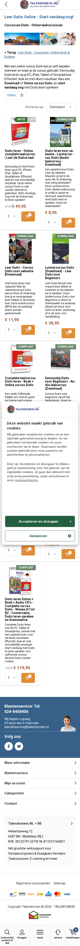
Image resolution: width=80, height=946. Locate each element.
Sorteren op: (34, 107)
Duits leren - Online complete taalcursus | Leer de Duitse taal (20, 154)
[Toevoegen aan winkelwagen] (28, 216)
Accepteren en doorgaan (38, 521)
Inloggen (22, 937)
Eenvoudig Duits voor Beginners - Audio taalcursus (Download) (60, 383)
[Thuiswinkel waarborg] (40, 915)
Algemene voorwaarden (33, 883)
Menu (40, 937)
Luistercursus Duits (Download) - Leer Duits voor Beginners (59, 273)
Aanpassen (38, 536)
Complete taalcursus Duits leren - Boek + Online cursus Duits (20, 381)
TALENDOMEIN (64, 906)
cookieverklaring (26, 480)
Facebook (8, 746)
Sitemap (60, 883)
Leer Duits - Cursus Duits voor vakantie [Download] (19, 271)
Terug (6, 4)
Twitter (19, 746)
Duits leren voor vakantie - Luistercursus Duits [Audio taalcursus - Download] (59, 158)
